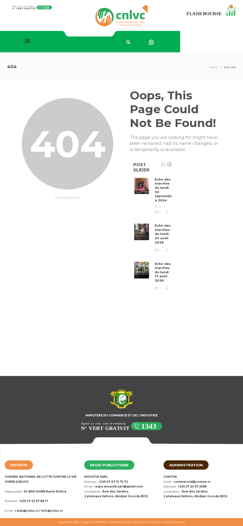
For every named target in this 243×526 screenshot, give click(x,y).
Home (213, 67)
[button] (27, 41)
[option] (152, 233)
